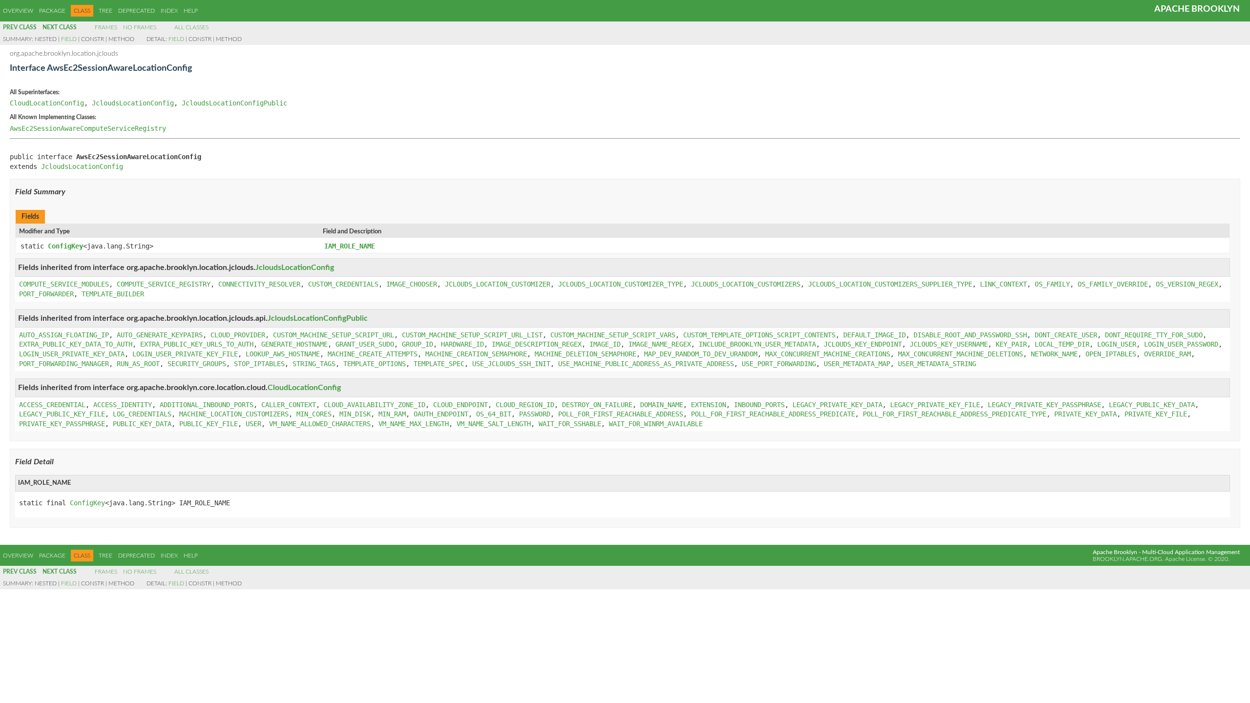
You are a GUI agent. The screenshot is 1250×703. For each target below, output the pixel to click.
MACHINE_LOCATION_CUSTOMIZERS (234, 414)
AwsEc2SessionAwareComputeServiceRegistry (88, 128)
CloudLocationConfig (47, 103)
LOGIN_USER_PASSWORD (1181, 344)
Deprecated (136, 11)
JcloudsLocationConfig (133, 103)
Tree (105, 11)
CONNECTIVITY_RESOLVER (259, 284)
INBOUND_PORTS (759, 405)
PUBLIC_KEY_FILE (208, 424)
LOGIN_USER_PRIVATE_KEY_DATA (72, 354)
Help (191, 11)
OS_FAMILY (1052, 284)
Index (169, 11)
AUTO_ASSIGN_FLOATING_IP (64, 335)
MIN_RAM (392, 414)
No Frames (139, 27)
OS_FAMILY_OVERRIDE (1113, 284)
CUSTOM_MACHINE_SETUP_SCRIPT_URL (333, 335)
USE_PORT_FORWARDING (779, 364)
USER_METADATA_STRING (937, 364)
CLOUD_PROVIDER (237, 335)
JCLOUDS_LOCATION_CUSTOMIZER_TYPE (620, 284)
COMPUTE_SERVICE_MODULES (64, 284)
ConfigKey (65, 246)
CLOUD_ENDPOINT (460, 405)
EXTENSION (708, 405)
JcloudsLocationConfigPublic (234, 103)
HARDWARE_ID (462, 344)
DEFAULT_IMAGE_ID (874, 335)
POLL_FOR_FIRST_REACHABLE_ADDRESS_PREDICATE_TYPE (954, 414)
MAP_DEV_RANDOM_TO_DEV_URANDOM (700, 354)
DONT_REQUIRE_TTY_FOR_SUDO (1154, 335)
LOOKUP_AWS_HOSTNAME (283, 354)
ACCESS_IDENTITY (122, 405)
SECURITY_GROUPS (196, 364)
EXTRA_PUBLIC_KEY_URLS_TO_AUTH (196, 344)
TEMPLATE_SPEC (439, 364)
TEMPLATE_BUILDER (113, 294)
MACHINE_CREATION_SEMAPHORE (476, 354)
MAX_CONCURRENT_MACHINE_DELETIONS (960, 354)
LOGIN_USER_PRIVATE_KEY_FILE (185, 354)
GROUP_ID (417, 344)
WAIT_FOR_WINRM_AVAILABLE (656, 424)
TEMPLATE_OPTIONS (374, 364)
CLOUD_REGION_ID (525, 405)
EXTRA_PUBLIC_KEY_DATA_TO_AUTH (75, 344)
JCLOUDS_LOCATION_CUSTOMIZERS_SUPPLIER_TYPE (890, 284)
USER (253, 424)
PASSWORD (534, 414)
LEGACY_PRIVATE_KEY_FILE (935, 405)
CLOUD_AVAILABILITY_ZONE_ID (374, 405)
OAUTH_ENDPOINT (441, 414)
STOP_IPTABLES (259, 364)
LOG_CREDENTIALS (142, 414)
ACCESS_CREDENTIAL (52, 405)
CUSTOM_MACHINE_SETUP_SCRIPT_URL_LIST (472, 335)
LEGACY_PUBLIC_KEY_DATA (1152, 405)
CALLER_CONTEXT (288, 405)
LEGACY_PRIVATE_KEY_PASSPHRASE (1044, 405)
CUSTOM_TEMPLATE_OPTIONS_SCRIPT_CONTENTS (759, 335)
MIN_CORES (314, 414)
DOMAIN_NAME (661, 405)
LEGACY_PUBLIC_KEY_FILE (62, 414)
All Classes (191, 27)
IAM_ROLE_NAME (349, 246)
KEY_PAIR (1011, 344)
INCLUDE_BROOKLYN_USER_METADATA (757, 344)
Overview (18, 11)
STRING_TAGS (313, 364)
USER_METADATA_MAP (857, 364)
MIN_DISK (355, 414)
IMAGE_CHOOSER (411, 284)
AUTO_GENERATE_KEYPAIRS (160, 335)
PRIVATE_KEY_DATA (1085, 414)
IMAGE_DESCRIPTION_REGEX (537, 344)
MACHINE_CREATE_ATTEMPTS (372, 354)
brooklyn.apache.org (1127, 559)
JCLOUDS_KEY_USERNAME (949, 344)
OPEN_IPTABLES (1110, 354)
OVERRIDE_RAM (1167, 354)
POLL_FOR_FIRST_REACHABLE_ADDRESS (620, 414)
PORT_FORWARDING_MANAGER (64, 364)
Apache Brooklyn (1197, 9)
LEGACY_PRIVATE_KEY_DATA (837, 405)
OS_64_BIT (493, 414)
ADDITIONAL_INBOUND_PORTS (206, 405)
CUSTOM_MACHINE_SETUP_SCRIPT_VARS (612, 335)
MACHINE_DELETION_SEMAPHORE (585, 354)
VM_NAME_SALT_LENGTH (494, 424)
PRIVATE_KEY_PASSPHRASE (62, 424)
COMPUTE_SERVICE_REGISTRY (163, 284)
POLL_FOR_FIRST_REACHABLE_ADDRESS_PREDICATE (773, 414)
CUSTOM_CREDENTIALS (343, 284)
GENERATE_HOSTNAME (294, 344)
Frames (106, 27)
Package (52, 11)
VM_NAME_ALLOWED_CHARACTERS (320, 424)
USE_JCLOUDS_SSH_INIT (511, 364)
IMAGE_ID (605, 344)
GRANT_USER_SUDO (364, 344)
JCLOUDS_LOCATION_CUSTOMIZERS (745, 284)
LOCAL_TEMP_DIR (1062, 344)
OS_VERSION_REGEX (1187, 284)
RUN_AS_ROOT (138, 364)
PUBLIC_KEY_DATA (142, 424)
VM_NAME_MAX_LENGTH (413, 424)
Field (69, 39)
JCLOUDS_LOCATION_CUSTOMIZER (497, 284)
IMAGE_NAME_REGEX (659, 344)
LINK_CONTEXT (1003, 284)
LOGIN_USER (1116, 344)
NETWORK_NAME (1054, 354)
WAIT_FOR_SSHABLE (570, 424)
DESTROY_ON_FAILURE (597, 405)
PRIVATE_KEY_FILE (1156, 414)
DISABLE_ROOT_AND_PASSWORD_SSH (970, 335)
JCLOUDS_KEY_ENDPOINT (863, 344)
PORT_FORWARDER (46, 294)
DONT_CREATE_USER (1066, 335)
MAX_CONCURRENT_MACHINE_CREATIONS (827, 354)
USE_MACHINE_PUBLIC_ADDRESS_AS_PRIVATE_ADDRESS (646, 364)
